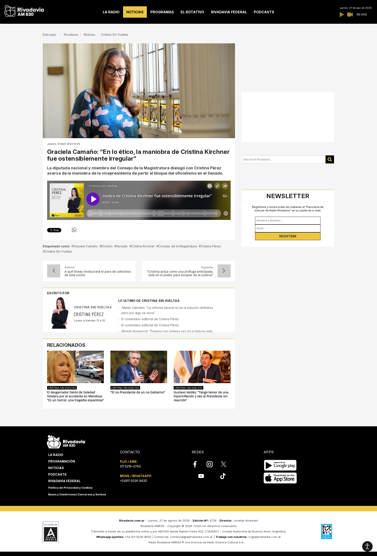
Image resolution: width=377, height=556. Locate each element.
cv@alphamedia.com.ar (264, 537)
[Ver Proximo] (224, 270)
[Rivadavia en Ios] (280, 478)
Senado (122, 246)
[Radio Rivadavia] (66, 441)
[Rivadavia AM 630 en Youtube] (201, 476)
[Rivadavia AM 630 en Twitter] (226, 464)
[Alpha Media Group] (50, 532)
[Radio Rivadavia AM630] (24, 10)
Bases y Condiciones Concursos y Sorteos (77, 494)
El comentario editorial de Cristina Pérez (150, 319)
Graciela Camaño (85, 246)
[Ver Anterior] (53, 270)
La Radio (55, 455)
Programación (61, 461)
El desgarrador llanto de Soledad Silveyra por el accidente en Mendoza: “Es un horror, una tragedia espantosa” (75, 396)
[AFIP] (326, 531)
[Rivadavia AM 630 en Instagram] (212, 464)
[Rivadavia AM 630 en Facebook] (197, 464)
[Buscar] (330, 159)
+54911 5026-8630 (133, 481)
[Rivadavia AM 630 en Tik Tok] (223, 476)
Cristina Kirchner (143, 246)
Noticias (56, 468)
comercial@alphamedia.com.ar (191, 537)
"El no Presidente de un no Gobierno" (137, 392)
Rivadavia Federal (64, 481)
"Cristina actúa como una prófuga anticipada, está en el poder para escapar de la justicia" (180, 273)
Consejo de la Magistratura (177, 246)
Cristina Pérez (211, 246)
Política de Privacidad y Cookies (70, 487)
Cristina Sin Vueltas (58, 251)
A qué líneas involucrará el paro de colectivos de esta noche (98, 273)
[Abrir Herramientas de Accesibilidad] (367, 546)
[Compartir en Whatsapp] (74, 230)
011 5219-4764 (130, 466)
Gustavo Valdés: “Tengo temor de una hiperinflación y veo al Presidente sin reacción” (201, 396)
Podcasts (57, 474)
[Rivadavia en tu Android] (280, 465)
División (107, 246)
